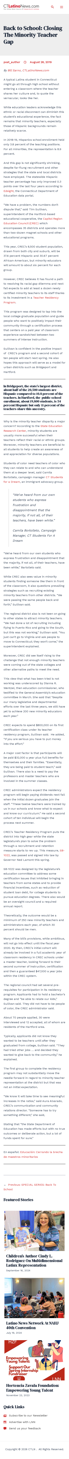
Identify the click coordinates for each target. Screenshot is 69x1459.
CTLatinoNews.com (35, 70)
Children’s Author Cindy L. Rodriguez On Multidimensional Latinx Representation (34, 1260)
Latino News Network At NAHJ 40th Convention (32, 1325)
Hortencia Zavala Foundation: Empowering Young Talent (32, 1388)
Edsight (9, 191)
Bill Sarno (14, 70)
